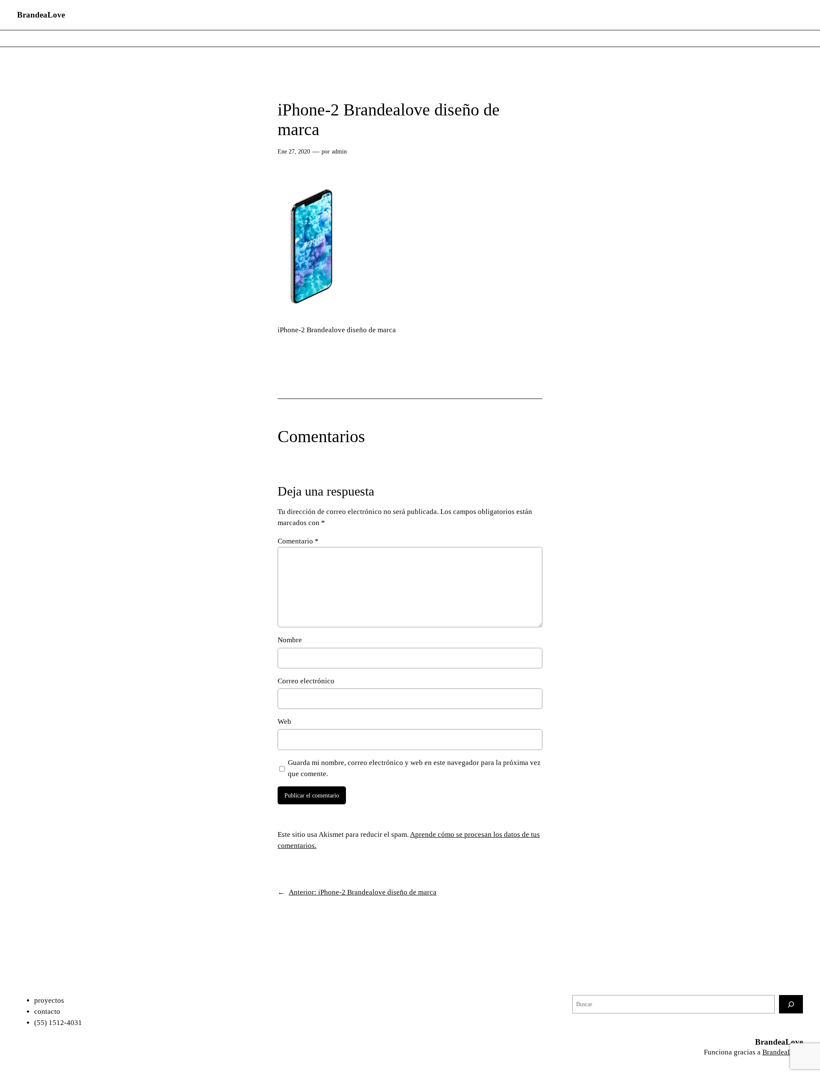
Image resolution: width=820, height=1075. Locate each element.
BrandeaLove (41, 14)
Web (284, 722)
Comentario (298, 541)
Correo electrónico (306, 681)
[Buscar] (791, 1004)
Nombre (290, 640)
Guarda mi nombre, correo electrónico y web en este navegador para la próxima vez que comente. (414, 768)
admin (339, 151)
